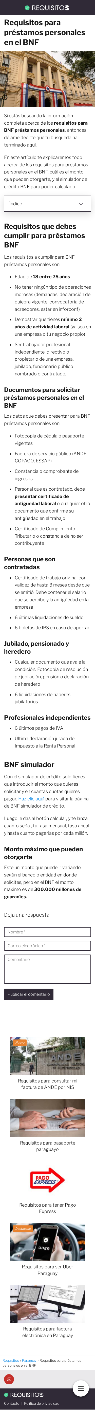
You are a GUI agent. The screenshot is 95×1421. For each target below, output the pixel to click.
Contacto (11, 1403)
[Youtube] (9, 1379)
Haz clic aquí (31, 798)
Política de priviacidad (41, 1403)
